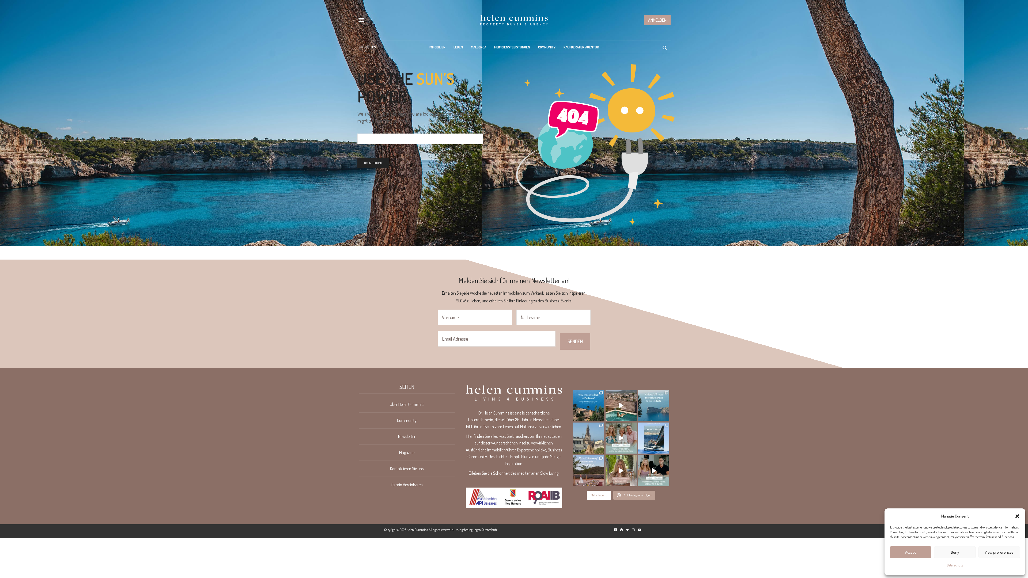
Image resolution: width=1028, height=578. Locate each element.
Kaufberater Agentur (581, 47)
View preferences (999, 552)
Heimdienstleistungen (512, 47)
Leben (458, 47)
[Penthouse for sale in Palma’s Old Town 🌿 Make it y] (588, 438)
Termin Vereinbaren (407, 484)
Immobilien (437, 47)
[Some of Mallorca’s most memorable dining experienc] (588, 470)
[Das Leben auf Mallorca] (514, 20)
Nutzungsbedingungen (466, 530)
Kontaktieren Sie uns (407, 468)
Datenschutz (955, 565)
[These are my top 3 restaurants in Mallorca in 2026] (621, 470)
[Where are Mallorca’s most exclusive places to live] (653, 405)
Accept (910, 552)
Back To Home (373, 163)
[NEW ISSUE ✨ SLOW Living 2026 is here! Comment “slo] (653, 438)
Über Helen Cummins (407, 404)
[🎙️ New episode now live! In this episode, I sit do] (621, 438)
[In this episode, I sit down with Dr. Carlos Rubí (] (653, 470)
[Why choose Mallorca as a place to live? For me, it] (588, 405)
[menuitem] (361, 47)
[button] (1017, 516)
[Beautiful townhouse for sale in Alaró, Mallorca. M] (621, 405)
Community (546, 47)
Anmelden (657, 20)
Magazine (406, 452)
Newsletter (406, 436)
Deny (955, 552)
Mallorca (478, 47)
